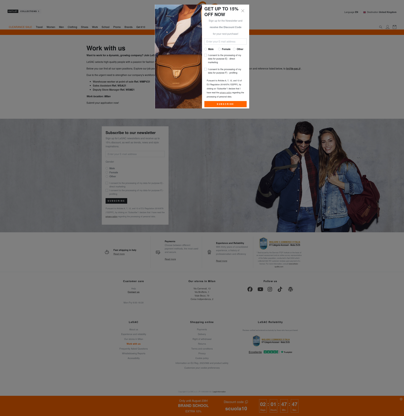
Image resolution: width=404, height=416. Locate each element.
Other (240, 49)
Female (226, 49)
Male (211, 49)
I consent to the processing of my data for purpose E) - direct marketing (224, 59)
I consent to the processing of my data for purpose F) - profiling (224, 71)
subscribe (225, 104)
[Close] (243, 11)
